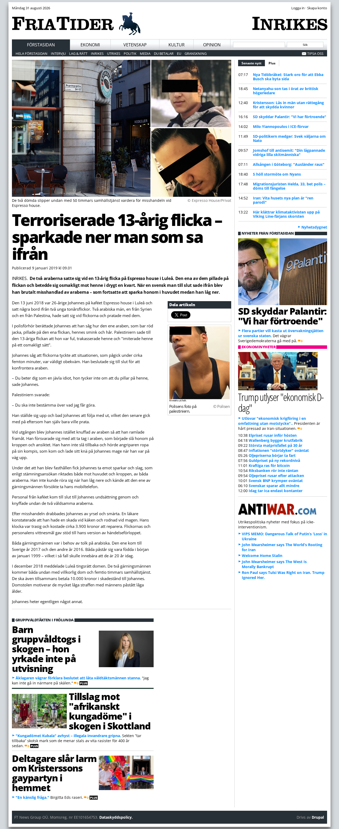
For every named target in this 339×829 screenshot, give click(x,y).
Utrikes (113, 53)
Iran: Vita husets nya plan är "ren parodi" (283, 200)
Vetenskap (135, 45)
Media (145, 53)
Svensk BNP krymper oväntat (276, 480)
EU (179, 53)
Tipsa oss (315, 53)
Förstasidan (41, 45)
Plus (272, 63)
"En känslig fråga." (32, 797)
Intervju (58, 53)
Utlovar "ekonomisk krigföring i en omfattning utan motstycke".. (272, 421)
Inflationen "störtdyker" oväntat (279, 450)
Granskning (196, 53)
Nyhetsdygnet (314, 227)
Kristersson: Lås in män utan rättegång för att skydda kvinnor (288, 104)
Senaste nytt (253, 63)
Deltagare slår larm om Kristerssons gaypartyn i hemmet (54, 773)
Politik (130, 53)
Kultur (176, 45)
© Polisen (221, 406)
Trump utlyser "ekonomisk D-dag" (281, 402)
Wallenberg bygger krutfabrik (276, 440)
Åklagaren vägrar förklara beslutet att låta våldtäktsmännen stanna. (78, 677)
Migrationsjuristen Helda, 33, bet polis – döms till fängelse (289, 186)
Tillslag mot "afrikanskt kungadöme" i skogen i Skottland (109, 711)
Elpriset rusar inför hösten (273, 435)
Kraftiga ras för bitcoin (269, 465)
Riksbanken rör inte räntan (273, 470)
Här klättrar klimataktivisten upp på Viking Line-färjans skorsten (286, 214)
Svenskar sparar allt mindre (274, 485)
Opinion (212, 45)
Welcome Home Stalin (262, 555)
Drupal (318, 817)
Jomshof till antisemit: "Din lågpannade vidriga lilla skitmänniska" (289, 152)
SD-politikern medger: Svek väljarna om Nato (289, 138)
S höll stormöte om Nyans (277, 174)
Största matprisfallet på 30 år (275, 445)
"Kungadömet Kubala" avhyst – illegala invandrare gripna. (68, 735)
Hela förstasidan (31, 53)
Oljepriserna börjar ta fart (272, 455)
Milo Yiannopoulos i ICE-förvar (281, 126)
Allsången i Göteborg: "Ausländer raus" (288, 164)
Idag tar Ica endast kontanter (275, 490)
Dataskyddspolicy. (116, 817)
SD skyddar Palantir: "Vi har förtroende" (289, 116)
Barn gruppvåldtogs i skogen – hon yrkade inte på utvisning (46, 649)
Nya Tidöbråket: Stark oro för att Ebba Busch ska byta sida (288, 76)
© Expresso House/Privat (209, 200)
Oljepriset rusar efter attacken (276, 475)
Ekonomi (90, 45)
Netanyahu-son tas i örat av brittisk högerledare (285, 90)
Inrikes (97, 53)
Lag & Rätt (78, 53)
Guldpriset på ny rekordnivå (274, 460)
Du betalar (163, 53)
